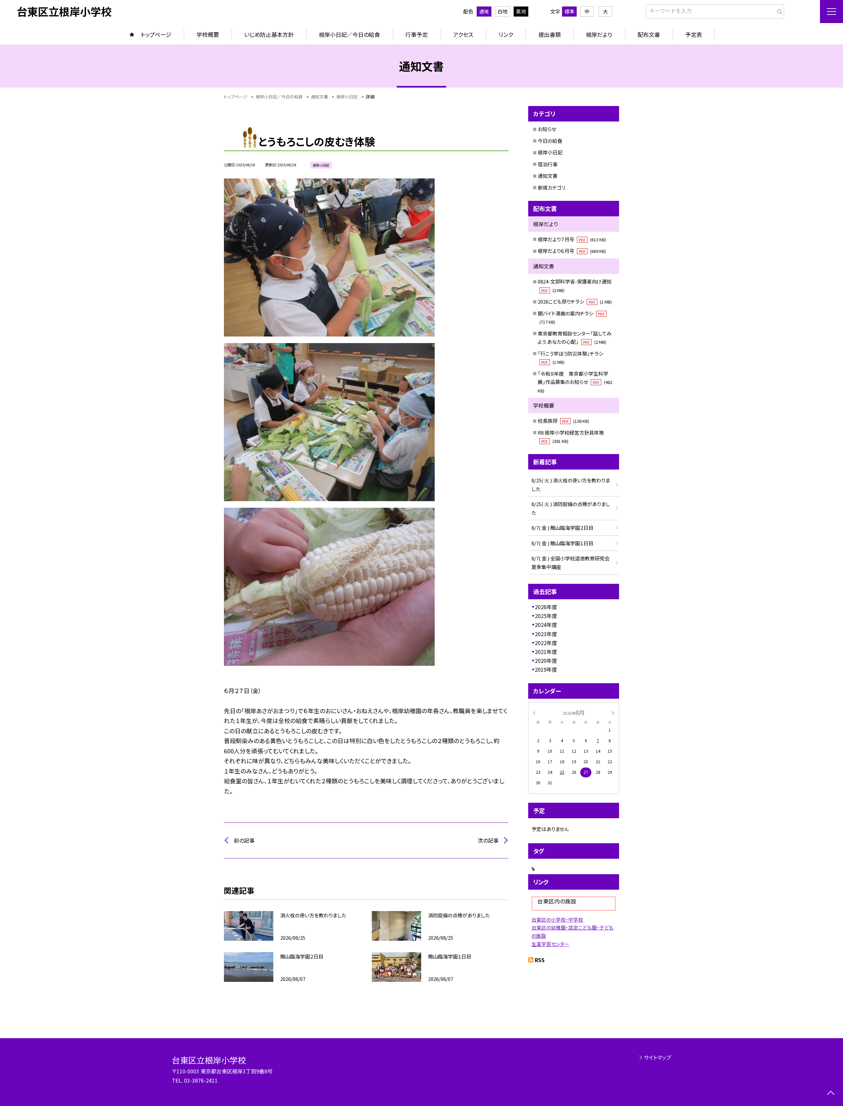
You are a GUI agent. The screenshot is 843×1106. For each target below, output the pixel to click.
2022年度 (546, 643)
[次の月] (613, 712)
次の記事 (488, 840)
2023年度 (546, 634)
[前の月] (534, 712)
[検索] (778, 10)
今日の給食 (550, 140)
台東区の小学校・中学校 (557, 919)
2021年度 (546, 652)
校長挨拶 (563, 420)
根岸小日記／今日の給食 (349, 34)
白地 (502, 11)
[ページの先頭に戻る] (830, 1093)
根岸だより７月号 (572, 239)
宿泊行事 (547, 164)
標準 (569, 11)
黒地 (521, 11)
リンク (506, 34)
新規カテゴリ (551, 187)
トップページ (156, 34)
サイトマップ (657, 1057)
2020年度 (546, 660)
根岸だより (599, 34)
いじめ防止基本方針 (269, 34)
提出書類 (549, 34)
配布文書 (649, 34)
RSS (540, 960)
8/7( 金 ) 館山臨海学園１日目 (562, 543)
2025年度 (546, 616)
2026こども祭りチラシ (575, 301)
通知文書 (547, 175)
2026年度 (546, 607)
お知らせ (547, 128)
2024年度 (546, 625)
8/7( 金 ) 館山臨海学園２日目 (562, 527)
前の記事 (244, 840)
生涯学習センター (550, 943)
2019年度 (546, 669)
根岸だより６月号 (572, 250)
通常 (484, 11)
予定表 (693, 34)
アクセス (463, 34)
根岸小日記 (550, 152)
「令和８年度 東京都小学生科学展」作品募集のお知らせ (575, 382)
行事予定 (416, 34)
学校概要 (208, 34)
